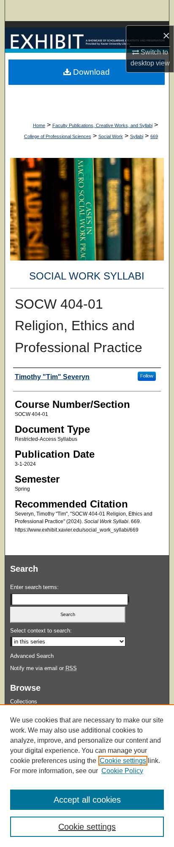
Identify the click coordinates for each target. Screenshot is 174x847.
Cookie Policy (122, 770)
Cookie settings (123, 760)
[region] (87, 775)
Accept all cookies (87, 799)
